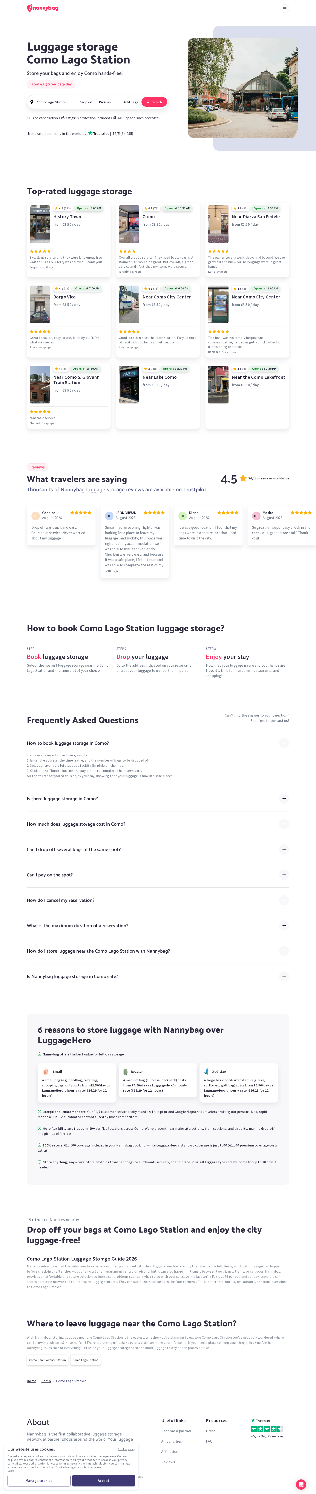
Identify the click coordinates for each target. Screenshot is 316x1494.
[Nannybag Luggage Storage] (45, 8)
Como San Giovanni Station (47, 1360)
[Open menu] (285, 8)
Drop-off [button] (87, 102)
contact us (279, 720)
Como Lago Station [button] (52, 102)
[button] (301, 1484)
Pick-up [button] (105, 102)
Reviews (168, 1461)
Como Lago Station (85, 1360)
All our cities (171, 1441)
